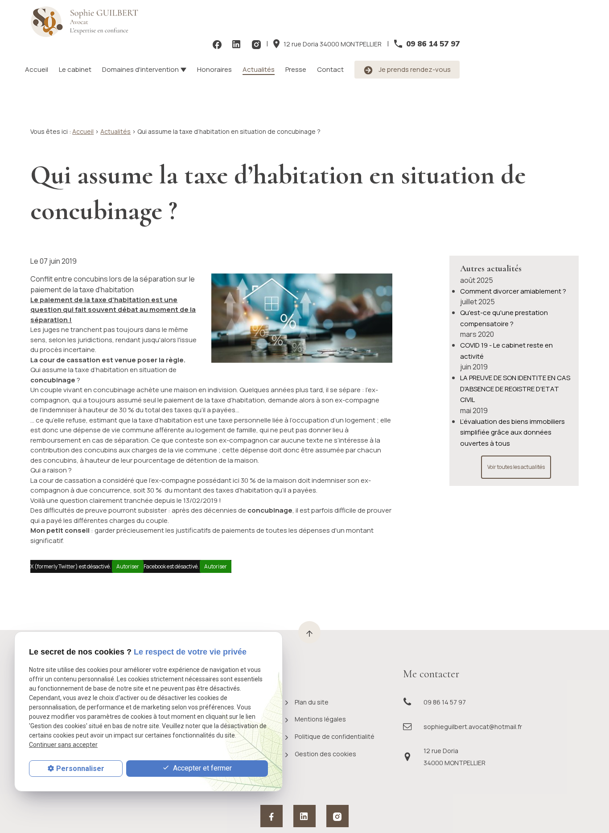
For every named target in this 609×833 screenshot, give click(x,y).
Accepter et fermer (201, 768)
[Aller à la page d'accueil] (88, 21)
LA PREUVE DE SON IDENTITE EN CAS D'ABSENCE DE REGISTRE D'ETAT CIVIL (515, 388)
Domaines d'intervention (140, 69)
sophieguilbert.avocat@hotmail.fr (473, 726)
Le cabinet (75, 69)
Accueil (36, 69)
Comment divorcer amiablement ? (513, 291)
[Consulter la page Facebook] (217, 43)
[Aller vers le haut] (309, 632)
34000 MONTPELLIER (333, 44)
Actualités (259, 69)
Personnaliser (80, 768)
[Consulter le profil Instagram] (256, 43)
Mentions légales (320, 719)
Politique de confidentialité (334, 736)
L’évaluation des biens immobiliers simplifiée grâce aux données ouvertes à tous (512, 432)
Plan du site (312, 702)
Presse (295, 69)
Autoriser (127, 566)
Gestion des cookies (325, 754)
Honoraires (214, 69)
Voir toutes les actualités (516, 467)
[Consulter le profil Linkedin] (236, 43)
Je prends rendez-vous (414, 69)
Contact (330, 69)
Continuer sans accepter (63, 744)
